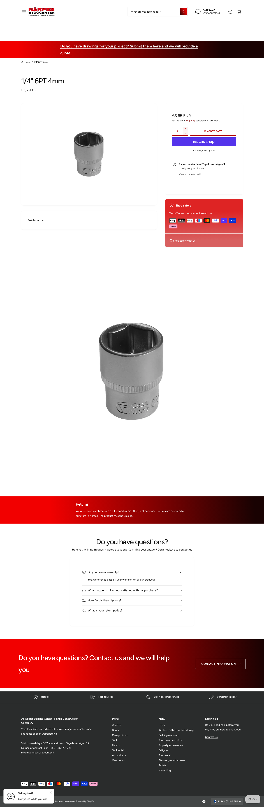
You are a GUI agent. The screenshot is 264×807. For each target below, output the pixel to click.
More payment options (204, 150)
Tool (114, 740)
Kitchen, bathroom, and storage (176, 730)
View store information (191, 174)
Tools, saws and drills (138, 27)
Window (116, 725)
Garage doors (120, 735)
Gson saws (118, 760)
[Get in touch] (230, 11)
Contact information (218, 664)
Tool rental (118, 750)
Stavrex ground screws (172, 760)
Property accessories (172, 27)
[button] (23, 11)
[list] (132, 697)
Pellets (116, 745)
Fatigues (198, 27)
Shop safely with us (184, 240)
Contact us (211, 737)
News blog (165, 770)
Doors (115, 730)
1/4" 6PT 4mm (41, 62)
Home (27, 62)
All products (119, 755)
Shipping (190, 120)
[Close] (51, 792)
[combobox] (157, 11)
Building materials (106, 27)
